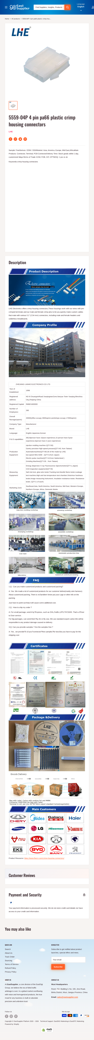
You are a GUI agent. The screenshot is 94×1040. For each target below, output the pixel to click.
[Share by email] (25, 139)
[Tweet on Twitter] (20, 139)
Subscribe (58, 967)
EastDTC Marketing (77, 1021)
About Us (8, 953)
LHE (11, 132)
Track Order (10, 957)
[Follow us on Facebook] (6, 1016)
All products (16, 19)
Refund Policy (10, 968)
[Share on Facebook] (10, 139)
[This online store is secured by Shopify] (47, 1030)
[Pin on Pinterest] (15, 139)
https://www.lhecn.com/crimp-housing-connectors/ (44, 858)
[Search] (67, 7)
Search (8, 949)
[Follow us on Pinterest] (16, 1016)
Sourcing (8, 960)
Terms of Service (11, 964)
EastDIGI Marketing (61, 1021)
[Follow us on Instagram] (11, 1016)
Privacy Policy (10, 972)
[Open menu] (6, 7)
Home (7, 19)
